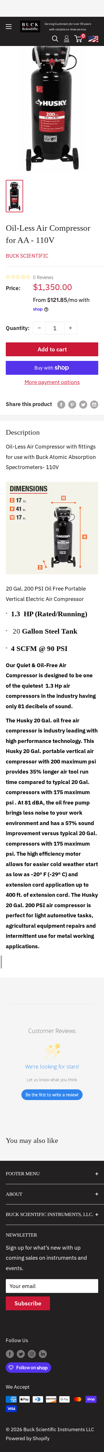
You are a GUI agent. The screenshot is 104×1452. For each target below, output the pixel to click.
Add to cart (52, 349)
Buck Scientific (27, 255)
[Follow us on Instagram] (32, 1354)
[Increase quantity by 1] (70, 328)
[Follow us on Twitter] (21, 1354)
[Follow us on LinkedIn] (43, 1354)
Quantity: (17, 327)
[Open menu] (9, 26)
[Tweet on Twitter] (83, 404)
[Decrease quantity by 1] (39, 328)
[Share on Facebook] (61, 404)
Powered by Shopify (27, 1438)
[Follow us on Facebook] (10, 1354)
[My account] (67, 38)
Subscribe (27, 1303)
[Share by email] (94, 404)
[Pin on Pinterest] (72, 404)
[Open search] (55, 39)
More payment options (52, 382)
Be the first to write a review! (52, 1094)
